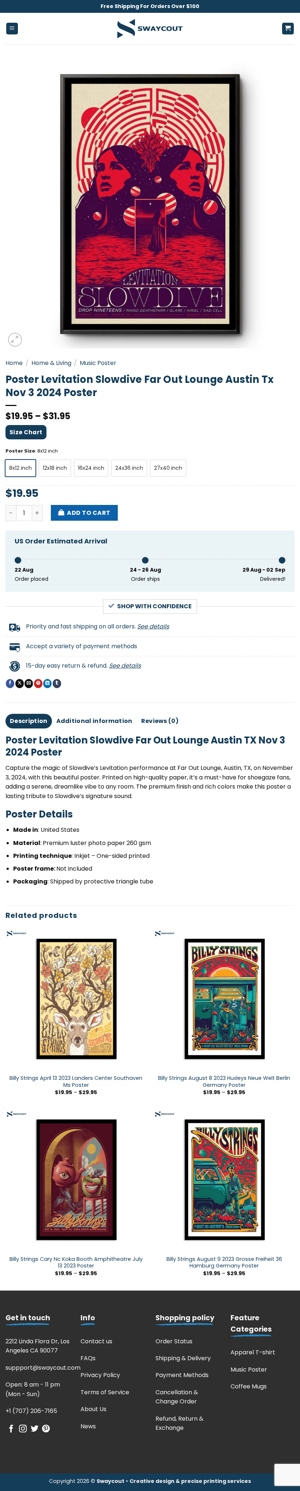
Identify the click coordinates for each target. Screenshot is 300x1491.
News (88, 1426)
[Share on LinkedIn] (47, 683)
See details (153, 626)
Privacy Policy (100, 1375)
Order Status (173, 1341)
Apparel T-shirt (252, 1352)
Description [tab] (29, 721)
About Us (93, 1409)
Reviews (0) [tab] (160, 721)
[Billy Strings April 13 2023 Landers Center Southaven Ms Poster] (75, 999)
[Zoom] (15, 340)
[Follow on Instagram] (23, 1429)
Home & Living (51, 363)
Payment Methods (182, 1375)
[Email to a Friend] (29, 683)
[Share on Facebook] (10, 683)
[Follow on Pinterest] (46, 1429)
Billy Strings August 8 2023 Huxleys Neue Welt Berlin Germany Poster (224, 1081)
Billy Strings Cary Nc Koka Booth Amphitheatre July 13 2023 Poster (76, 1262)
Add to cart (88, 513)
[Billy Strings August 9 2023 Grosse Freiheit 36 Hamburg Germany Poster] (224, 1180)
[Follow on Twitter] (34, 1429)
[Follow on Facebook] (11, 1429)
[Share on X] (19, 683)
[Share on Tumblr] (57, 683)
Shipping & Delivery (183, 1358)
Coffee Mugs (248, 1386)
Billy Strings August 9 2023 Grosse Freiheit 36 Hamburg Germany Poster (224, 1262)
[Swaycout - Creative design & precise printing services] (150, 29)
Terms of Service (104, 1392)
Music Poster (98, 363)
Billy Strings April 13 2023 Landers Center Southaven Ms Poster (76, 1081)
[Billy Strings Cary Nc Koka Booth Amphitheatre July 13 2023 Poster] (75, 1180)
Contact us (96, 1341)
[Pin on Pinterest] (38, 683)
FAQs (87, 1358)
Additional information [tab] (94, 721)
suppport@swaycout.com (42, 1367)
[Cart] (288, 29)
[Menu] (12, 29)
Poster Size (20, 451)
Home (14, 363)
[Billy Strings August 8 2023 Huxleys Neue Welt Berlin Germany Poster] (224, 999)
